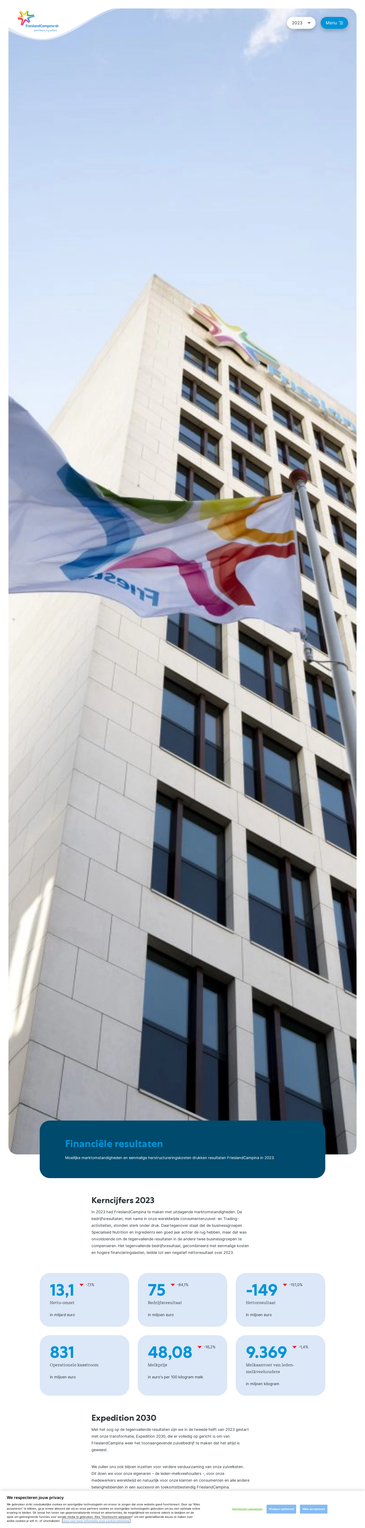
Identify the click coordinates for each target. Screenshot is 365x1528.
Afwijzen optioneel (281, 1509)
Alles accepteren (313, 1509)
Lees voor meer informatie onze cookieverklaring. (96, 1520)
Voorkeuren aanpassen (247, 1509)
